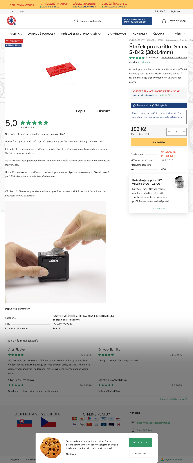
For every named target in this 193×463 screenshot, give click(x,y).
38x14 (56, 328)
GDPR (22, 11)
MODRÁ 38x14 (105, 316)
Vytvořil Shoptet (174, 459)
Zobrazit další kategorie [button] (66, 319)
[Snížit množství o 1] (169, 131)
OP (11, 11)
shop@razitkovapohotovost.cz (153, 422)
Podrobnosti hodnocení (174, 57)
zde (104, 448)
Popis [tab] (80, 111)
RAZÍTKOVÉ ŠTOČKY (65, 316)
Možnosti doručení (141, 165)
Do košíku (159, 142)
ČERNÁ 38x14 (86, 316)
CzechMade (144, 62)
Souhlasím (142, 442)
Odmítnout (140, 453)
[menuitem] (16, 33)
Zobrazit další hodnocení (173, 399)
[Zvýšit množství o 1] (184, 131)
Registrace (175, 11)
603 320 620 (159, 208)
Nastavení (71, 454)
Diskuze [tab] (104, 111)
